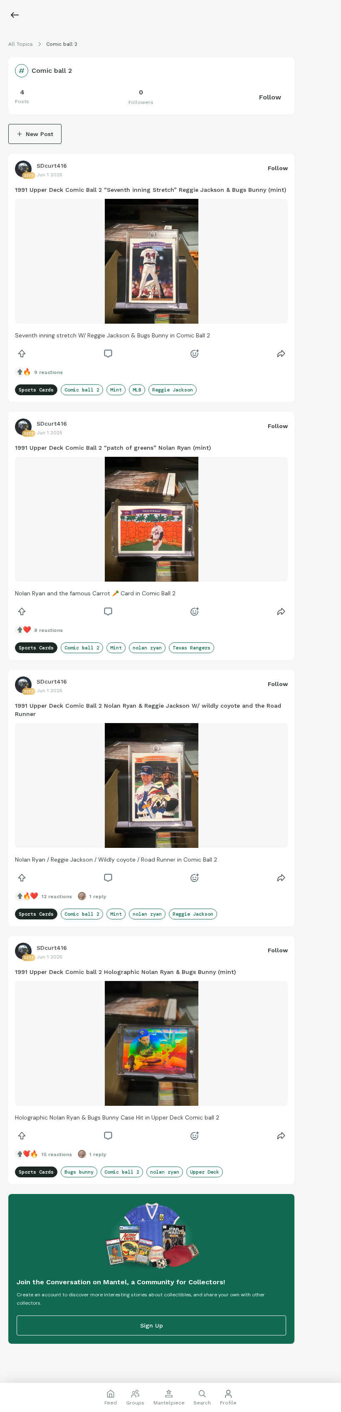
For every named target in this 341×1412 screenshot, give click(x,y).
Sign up (151, 1325)
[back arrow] (15, 15)
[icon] (21, 353)
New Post (39, 134)
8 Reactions (48, 630)
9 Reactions (48, 372)
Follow (270, 97)
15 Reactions (57, 1154)
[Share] (281, 353)
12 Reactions (57, 896)
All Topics (20, 44)
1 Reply (97, 896)
